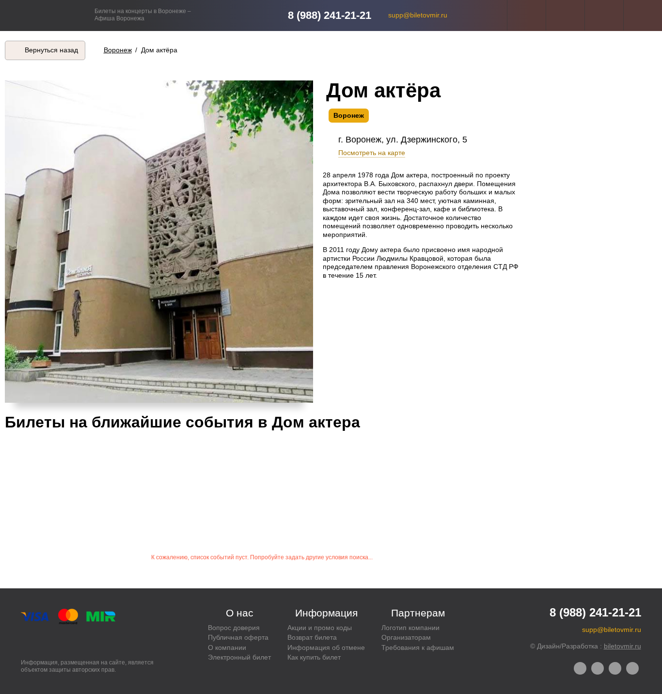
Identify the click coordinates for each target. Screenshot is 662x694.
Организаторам (406, 637)
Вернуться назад (51, 50)
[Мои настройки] (526, 15)
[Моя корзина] (643, 15)
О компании (227, 647)
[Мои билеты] (604, 15)
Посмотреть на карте (371, 153)
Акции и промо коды (319, 627)
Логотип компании (410, 627)
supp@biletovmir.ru (417, 15)
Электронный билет (239, 657)
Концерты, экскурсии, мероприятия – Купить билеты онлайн (47, 15)
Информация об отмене (326, 647)
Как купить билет (314, 657)
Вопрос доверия (234, 627)
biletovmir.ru (622, 646)
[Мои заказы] (565, 15)
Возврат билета (312, 637)
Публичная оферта (238, 637)
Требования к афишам (417, 647)
